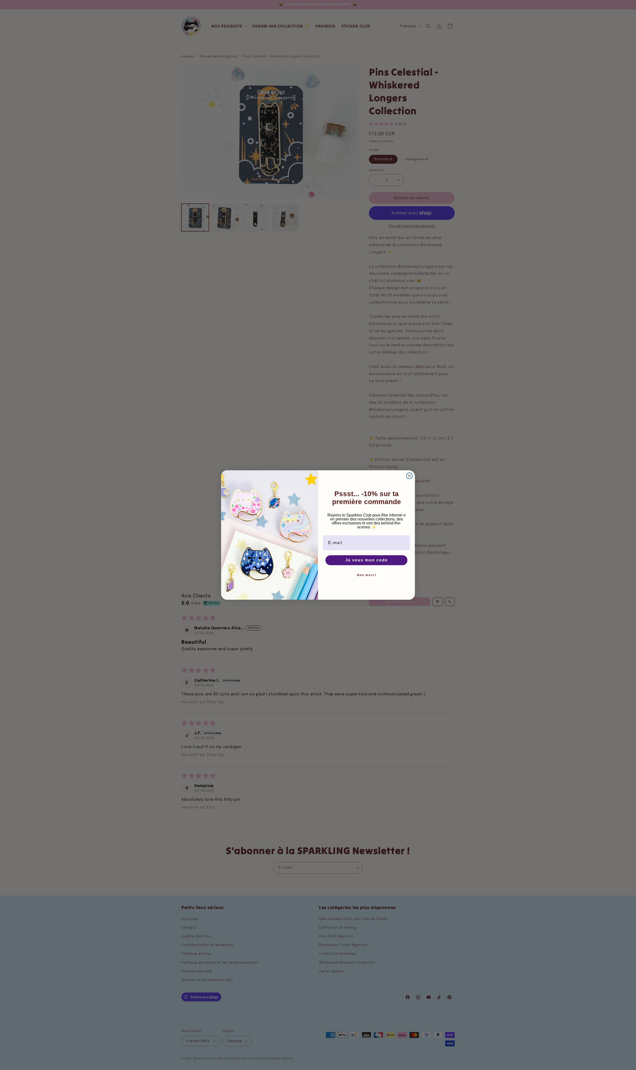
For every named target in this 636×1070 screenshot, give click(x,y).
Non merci (366, 575)
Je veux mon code (366, 560)
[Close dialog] (409, 476)
